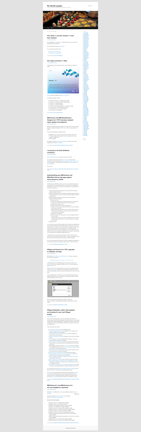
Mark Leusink (60, 330)
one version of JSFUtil (65, 347)
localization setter (52, 336)
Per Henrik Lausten (54, 6)
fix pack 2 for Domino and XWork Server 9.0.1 (60, 256)
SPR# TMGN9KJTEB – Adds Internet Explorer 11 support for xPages (61, 260)
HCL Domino (56, 55)
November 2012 (86, 55)
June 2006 (85, 131)
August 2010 (85, 80)
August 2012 (85, 58)
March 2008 (85, 107)
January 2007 (85, 123)
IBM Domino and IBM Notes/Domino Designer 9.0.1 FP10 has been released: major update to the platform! (60, 120)
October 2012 (85, 56)
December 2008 (86, 99)
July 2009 (85, 91)
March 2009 (85, 95)
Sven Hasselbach (60, 336)
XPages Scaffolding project (63, 368)
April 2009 (85, 94)
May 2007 (85, 119)
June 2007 (85, 118)
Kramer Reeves (66, 159)
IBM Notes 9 (68, 422)
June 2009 (85, 92)
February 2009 (85, 97)
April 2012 (85, 60)
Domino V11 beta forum (65, 95)
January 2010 (85, 86)
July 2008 (85, 102)
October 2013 (85, 46)
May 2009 (85, 93)
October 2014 (85, 41)
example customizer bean (54, 341)
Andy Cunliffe (57, 338)
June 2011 (85, 71)
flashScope (51, 338)
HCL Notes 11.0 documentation (55, 51)
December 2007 (86, 110)
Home (48, 27)
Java (69, 145)
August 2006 (85, 129)
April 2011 (85, 73)
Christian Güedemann (65, 161)
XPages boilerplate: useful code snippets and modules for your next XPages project (61, 312)
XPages (71, 145)
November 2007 (86, 112)
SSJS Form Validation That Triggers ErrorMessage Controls (60, 356)
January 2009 (85, 98)
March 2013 (85, 51)
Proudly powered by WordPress (70, 428)
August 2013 (85, 48)
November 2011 (86, 65)
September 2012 (86, 57)
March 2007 (85, 121)
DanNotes (60, 168)
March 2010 (85, 84)
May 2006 (85, 133)
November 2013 (86, 45)
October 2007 (85, 113)
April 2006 (85, 134)
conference (56, 168)
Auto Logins (54, 376)
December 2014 (86, 39)
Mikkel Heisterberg (72, 162)
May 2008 (85, 105)
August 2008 (85, 101)
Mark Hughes (73, 364)
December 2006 (86, 125)
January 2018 (85, 36)
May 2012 (85, 59)
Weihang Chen (65, 333)
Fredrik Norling (64, 349)
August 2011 (85, 69)
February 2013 (85, 52)
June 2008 (85, 103)
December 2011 (86, 64)
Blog (51, 55)
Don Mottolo (74, 356)
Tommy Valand (58, 359)
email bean (51, 329)
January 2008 (85, 109)
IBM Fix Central (64, 127)
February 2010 (85, 85)
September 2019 (86, 35)
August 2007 (85, 115)
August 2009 (85, 90)
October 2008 (85, 100)
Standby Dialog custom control (54, 349)
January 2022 (85, 32)
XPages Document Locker (54, 352)
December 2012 (86, 53)
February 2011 (85, 74)
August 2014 (85, 43)
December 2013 (86, 44)
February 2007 (85, 122)
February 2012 (85, 62)
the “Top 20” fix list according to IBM (56, 397)
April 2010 (85, 83)
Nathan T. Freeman (73, 161)
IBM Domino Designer (64, 145)
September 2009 (86, 88)
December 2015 (86, 38)
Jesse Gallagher (63, 341)
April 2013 (85, 50)
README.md (53, 369)
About (52, 27)
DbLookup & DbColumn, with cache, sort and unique (58, 353)
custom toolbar (54, 269)
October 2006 (85, 127)
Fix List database (60, 142)
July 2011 (85, 70)
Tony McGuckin (57, 329)
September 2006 (86, 128)
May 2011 (85, 72)
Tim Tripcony (67, 345)
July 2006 (85, 130)
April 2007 (85, 120)
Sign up (48, 95)
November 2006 (86, 126)
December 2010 (86, 77)
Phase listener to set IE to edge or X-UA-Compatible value (59, 364)
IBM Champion (64, 168)
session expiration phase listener (55, 333)
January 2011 (85, 75)
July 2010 (85, 81)
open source (73, 168)
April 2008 (85, 106)
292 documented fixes (59, 396)
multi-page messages (53, 330)
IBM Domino (61, 55)
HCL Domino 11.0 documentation (55, 53)
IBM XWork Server (61, 244)
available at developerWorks (62, 141)
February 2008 (85, 108)
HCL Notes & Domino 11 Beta (57, 61)
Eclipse (55, 145)
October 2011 (85, 66)
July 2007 (85, 116)
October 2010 (85, 78)
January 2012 (85, 63)
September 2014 (86, 42)
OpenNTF (76, 168)
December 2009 (86, 87)
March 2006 (85, 135)
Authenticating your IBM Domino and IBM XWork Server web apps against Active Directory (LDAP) (59, 177)
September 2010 (86, 79)
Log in (84, 139)
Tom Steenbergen (72, 353)
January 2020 (85, 34)
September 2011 (86, 67)
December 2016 (86, 37)
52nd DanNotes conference (54, 157)
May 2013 (85, 49)
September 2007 (86, 114)
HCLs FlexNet (61, 46)
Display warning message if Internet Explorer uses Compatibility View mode (62, 360)
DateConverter (52, 359)
